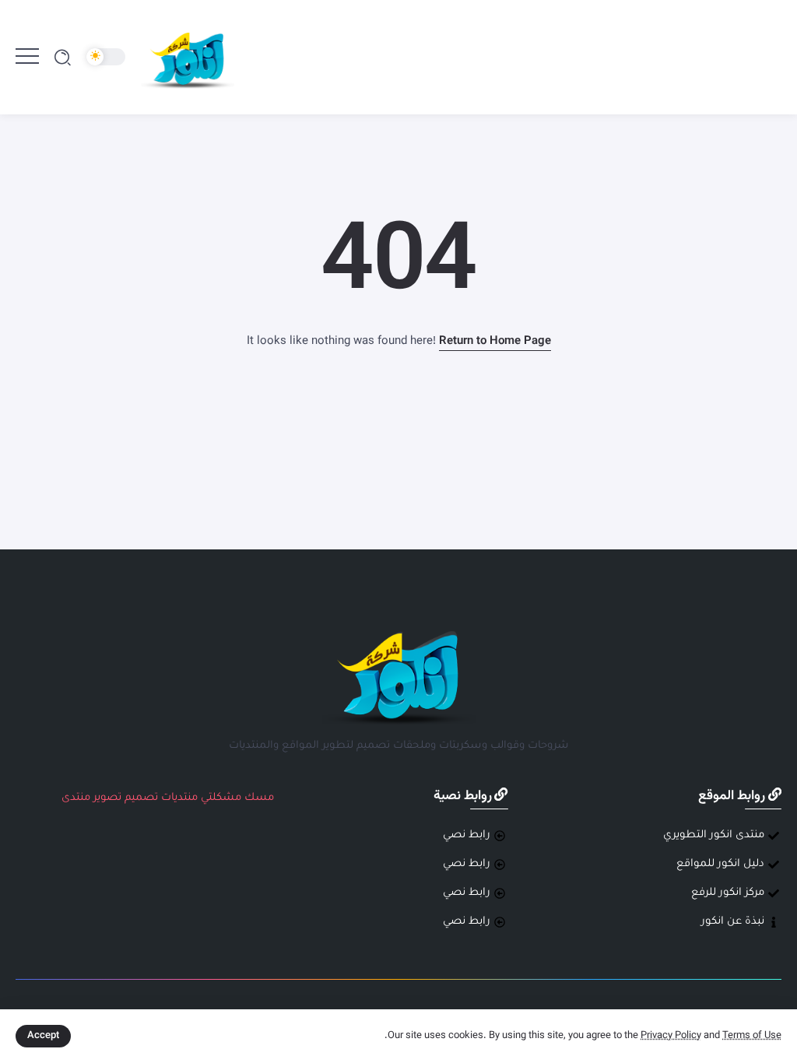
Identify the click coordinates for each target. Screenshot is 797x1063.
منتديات (179, 798)
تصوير (107, 798)
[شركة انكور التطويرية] (187, 58)
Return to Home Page (495, 341)
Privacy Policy (671, 1036)
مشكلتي (221, 798)
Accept (43, 1036)
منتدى (75, 798)
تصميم (141, 798)
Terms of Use (751, 1036)
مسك (259, 798)
